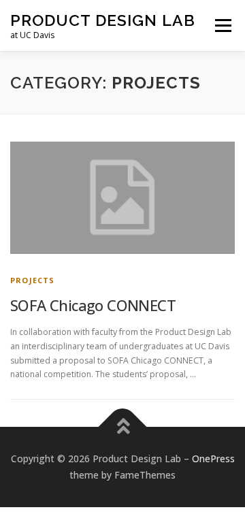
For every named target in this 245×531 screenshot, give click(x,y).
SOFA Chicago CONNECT (93, 305)
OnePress (213, 458)
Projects (32, 280)
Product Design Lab (102, 20)
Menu (222, 25)
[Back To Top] (123, 427)
